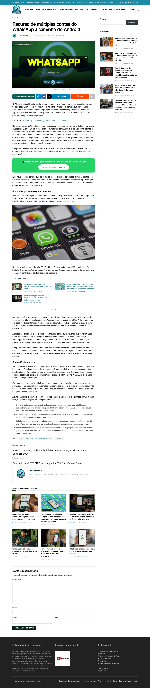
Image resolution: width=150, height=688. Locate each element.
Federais (84, 9)
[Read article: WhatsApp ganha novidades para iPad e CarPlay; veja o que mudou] (25, 538)
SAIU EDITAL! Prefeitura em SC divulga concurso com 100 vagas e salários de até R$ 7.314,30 (126, 56)
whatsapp (59, 439)
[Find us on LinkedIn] (134, 2)
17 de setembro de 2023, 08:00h (43, 35)
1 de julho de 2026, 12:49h (78, 557)
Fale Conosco (89, 2)
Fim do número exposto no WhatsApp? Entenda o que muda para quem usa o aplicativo (52, 552)
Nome (15, 607)
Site (56, 617)
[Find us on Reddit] (131, 2)
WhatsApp (98, 2)
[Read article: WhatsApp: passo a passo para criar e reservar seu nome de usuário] (82, 538)
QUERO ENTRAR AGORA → (53, 167)
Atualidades (18, 544)
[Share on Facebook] (43, 96)
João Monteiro (24, 35)
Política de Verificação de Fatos (109, 656)
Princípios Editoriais (78, 2)
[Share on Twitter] (49, 96)
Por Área (94, 9)
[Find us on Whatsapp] (120, 2)
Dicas (104, 9)
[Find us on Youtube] (126, 2)
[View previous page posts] (51, 309)
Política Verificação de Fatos (62, 2)
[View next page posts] (55, 309)
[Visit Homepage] (16, 9)
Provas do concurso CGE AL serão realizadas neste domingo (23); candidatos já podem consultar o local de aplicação (126, 105)
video (51, 439)
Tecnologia (20, 18)
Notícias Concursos (25, 651)
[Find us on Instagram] (122, 2)
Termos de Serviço (107, 2)
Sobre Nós (15, 2)
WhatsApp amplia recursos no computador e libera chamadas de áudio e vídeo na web (36, 297)
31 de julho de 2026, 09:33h (76, 291)
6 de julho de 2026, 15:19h (50, 559)
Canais (20, 439)
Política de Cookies (46, 2)
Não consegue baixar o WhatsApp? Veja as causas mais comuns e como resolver (37, 286)
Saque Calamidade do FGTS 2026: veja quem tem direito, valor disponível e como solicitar (125, 88)
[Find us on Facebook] (128, 2)
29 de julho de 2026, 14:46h (33, 302)
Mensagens (29, 439)
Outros (132, 9)
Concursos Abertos (45, 9)
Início (14, 18)
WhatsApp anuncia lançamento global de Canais (44, 120)
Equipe (22, 2)
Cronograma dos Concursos (108, 651)
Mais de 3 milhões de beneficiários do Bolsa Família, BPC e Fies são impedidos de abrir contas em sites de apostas (126, 72)
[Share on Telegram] (38, 96)
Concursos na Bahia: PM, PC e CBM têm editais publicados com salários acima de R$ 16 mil (126, 41)
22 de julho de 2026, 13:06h (22, 557)
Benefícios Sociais (117, 9)
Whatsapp (29, 18)
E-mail (15, 617)
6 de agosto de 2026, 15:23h (34, 291)
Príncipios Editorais (104, 658)
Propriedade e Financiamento (108, 663)
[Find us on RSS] (137, 2)
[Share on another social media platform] (92, 96)
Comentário (17, 580)
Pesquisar (103, 19)
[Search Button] (138, 9)
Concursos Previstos (67, 9)
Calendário (29, 9)
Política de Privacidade (32, 2)
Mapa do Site (102, 671)
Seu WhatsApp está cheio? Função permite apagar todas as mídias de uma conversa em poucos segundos (80, 286)
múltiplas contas (41, 439)
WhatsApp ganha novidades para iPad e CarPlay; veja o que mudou (24, 551)
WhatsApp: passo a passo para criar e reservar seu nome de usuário (82, 551)
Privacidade (102, 661)
